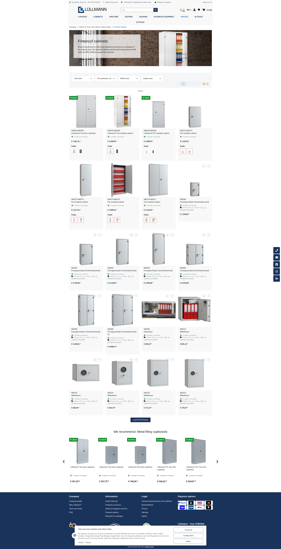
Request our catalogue (114, 516)
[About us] (182, 10)
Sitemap (145, 512)
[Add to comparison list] (204, 166)
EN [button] (188, 10)
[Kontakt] (276, 257)
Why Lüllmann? (75, 505)
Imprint (80, 542)
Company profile (75, 501)
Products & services (113, 505)
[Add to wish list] (208, 166)
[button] (206, 2)
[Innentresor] (159, 310)
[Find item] (155, 10)
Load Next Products (140, 420)
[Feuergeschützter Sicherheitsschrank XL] (122, 310)
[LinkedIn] (276, 278)
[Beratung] (276, 250)
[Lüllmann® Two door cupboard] (86, 111)
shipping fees (149, 547)
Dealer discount (111, 501)
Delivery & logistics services (116, 509)
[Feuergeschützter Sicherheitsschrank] (195, 180)
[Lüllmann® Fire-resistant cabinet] (122, 111)
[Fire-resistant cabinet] (195, 111)
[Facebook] (276, 264)
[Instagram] (276, 271)
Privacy (88, 542)
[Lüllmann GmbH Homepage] (92, 10)
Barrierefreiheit (147, 505)
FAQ (71, 512)
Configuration (188, 535)
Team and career (75, 509)
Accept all (188, 530)
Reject (188, 541)
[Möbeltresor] (195, 310)
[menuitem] (82, 17)
